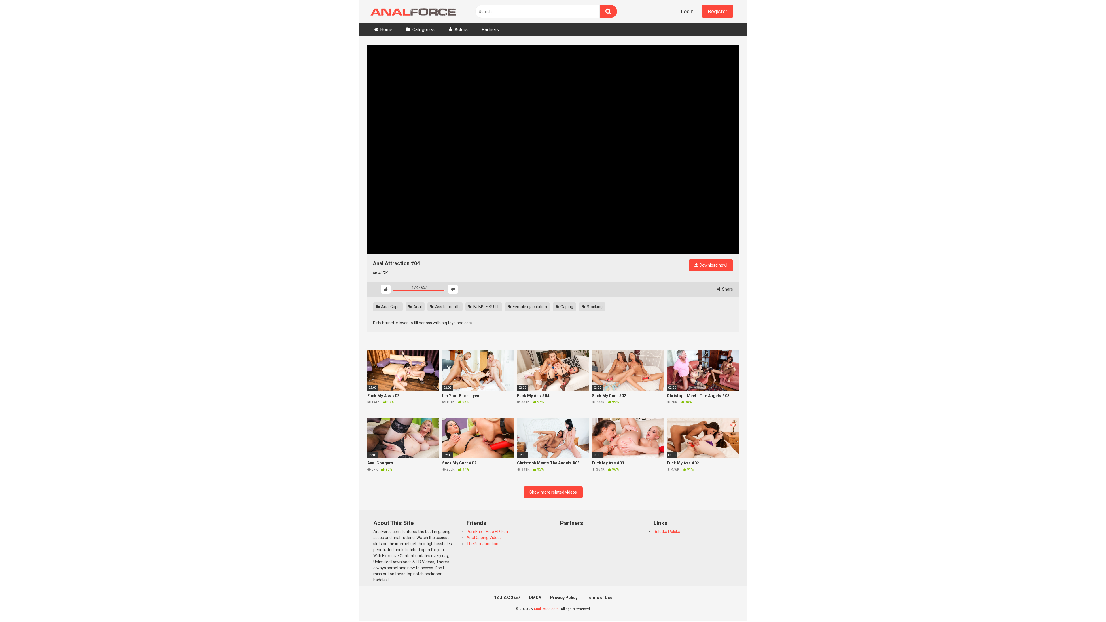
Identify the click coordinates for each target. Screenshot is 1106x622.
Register (717, 11)
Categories (423, 29)
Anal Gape (390, 306)
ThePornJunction (482, 543)
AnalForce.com (546, 609)
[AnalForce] (412, 11)
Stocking (594, 306)
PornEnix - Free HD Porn (488, 531)
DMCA (535, 597)
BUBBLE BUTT (485, 306)
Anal (417, 306)
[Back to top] (1086, 604)
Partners (490, 29)
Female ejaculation (529, 306)
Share (727, 289)
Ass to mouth (447, 306)
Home (386, 29)
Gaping (566, 306)
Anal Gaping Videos (484, 537)
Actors (461, 29)
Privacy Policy (563, 597)
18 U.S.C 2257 (507, 597)
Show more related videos (553, 492)
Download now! (713, 265)
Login (687, 11)
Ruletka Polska (667, 531)
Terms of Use (599, 597)
